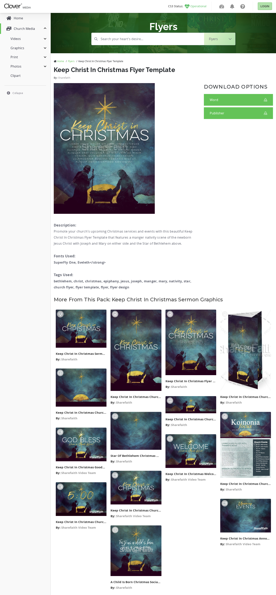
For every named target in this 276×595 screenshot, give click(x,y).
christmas (93, 281)
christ (78, 281)
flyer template (87, 287)
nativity (175, 281)
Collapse (18, 93)
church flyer (64, 287)
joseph (136, 281)
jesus (125, 281)
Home (60, 61)
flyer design (119, 287)
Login (264, 6)
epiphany (111, 281)
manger (150, 281)
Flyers (71, 61)
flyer (104, 287)
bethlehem (63, 281)
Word (214, 100)
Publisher (217, 113)
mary (163, 281)
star (187, 281)
